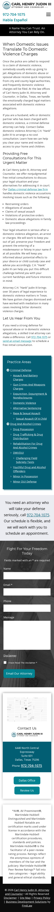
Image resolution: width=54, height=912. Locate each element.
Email (7, 585)
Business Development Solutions (26, 901)
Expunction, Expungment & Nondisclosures (30, 395)
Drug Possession (23, 429)
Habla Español (15, 19)
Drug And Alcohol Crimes (25, 424)
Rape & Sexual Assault (26, 413)
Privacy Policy (42, 898)
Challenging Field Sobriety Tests (26, 460)
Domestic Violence (24, 403)
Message (8, 617)
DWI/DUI (18, 452)
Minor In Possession (25, 476)
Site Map (25, 898)
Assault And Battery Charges (25, 377)
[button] (48, 14)
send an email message (17, 341)
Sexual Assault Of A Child (31, 418)
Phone (7, 601)
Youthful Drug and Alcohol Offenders (29, 469)
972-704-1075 (14, 14)
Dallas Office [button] (27, 780)
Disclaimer (10, 655)
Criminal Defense (20, 370)
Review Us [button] (27, 790)
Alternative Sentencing (27, 408)
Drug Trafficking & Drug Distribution (28, 436)
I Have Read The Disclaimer (22, 662)
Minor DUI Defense (25, 481)
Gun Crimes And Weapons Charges (29, 386)
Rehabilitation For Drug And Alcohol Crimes (27, 445)
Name (7, 568)
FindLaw (27, 905)
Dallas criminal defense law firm (28, 189)
